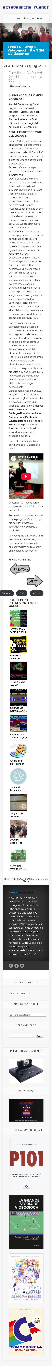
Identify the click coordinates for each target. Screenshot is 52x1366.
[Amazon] (26, 1082)
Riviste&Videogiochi (29, 112)
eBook (36, 593)
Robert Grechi (25, 892)
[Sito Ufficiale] (26, 1120)
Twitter (22, 966)
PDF (21, 593)
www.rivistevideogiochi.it (30, 539)
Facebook (16, 966)
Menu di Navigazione (27, 18)
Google (11, 966)
